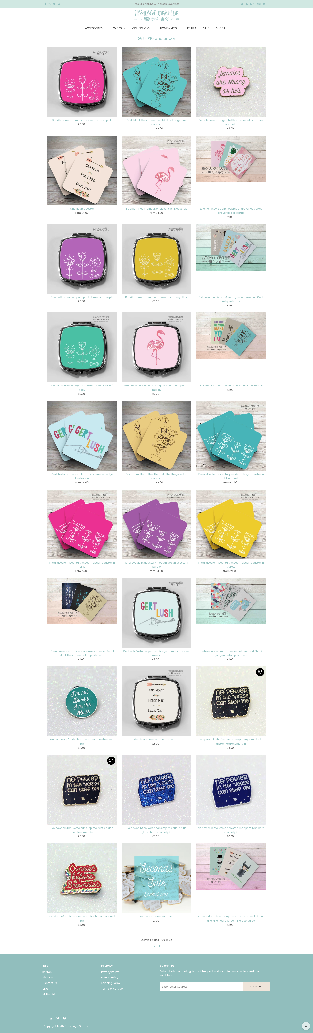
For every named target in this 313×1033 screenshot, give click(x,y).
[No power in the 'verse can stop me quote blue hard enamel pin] (231, 790)
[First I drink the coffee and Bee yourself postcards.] (231, 335)
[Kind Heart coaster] (82, 170)
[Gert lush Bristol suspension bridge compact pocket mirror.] (156, 613)
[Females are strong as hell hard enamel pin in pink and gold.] (231, 82)
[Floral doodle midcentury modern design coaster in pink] (82, 524)
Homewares (168, 28)
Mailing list (48, 994)
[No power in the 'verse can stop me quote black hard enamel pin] (82, 790)
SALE (206, 28)
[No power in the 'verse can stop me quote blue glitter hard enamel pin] (156, 790)
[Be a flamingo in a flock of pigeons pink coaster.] (156, 170)
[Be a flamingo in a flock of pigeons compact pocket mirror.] (156, 347)
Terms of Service (112, 989)
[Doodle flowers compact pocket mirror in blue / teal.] (82, 347)
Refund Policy (109, 977)
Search (47, 972)
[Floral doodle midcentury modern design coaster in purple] (156, 524)
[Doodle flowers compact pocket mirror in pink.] (82, 82)
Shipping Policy (110, 983)
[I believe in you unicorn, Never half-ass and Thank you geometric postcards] (231, 601)
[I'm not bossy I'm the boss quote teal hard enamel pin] (82, 701)
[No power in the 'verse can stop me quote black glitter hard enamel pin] (231, 701)
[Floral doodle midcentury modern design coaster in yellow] (231, 524)
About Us (48, 977)
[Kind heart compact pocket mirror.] (156, 701)
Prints (191, 28)
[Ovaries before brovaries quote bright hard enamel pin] (82, 878)
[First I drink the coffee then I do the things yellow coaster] (156, 436)
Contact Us (49, 983)
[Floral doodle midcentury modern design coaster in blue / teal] (231, 436)
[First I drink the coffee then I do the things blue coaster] (156, 82)
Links (45, 989)
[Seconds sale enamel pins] (156, 878)
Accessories (94, 28)
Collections (141, 28)
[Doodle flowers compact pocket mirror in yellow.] (156, 259)
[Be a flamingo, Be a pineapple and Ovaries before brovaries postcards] (231, 159)
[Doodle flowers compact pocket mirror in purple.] (82, 259)
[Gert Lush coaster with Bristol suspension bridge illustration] (82, 436)
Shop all (222, 28)
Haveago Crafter (77, 1026)
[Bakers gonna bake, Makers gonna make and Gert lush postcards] (231, 247)
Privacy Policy (110, 972)
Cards (117, 28)
